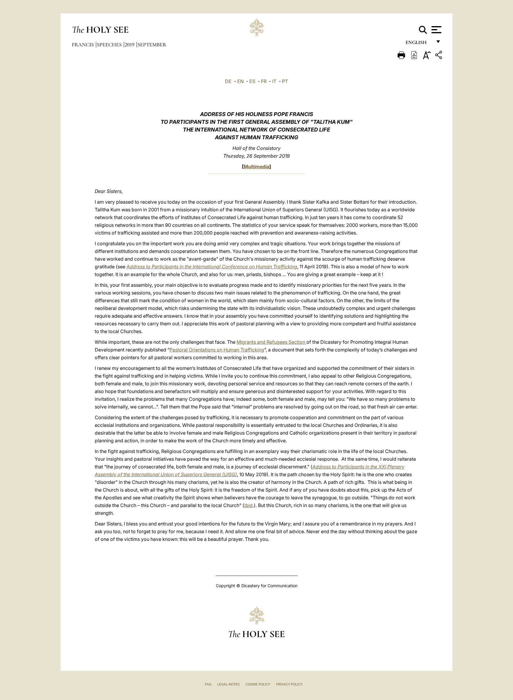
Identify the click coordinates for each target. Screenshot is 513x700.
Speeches (110, 44)
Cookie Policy (258, 684)
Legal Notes (228, 684)
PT (285, 81)
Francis (83, 44)
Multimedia (256, 167)
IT (274, 81)
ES (252, 81)
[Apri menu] (435, 30)
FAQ (208, 684)
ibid (248, 505)
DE (228, 81)
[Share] (439, 56)
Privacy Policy (289, 684)
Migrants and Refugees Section (271, 342)
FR (264, 81)
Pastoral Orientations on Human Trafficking (217, 350)
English (419, 43)
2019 (130, 44)
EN (240, 81)
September (151, 44)
